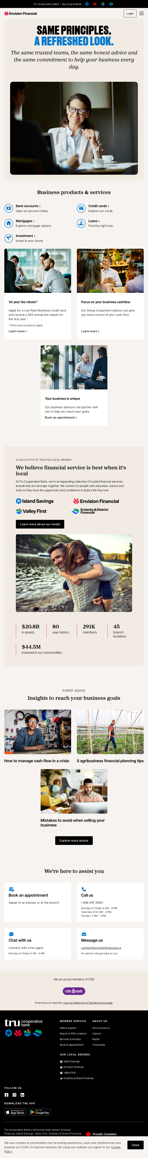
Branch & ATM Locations (73, 1033)
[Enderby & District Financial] (111, 4)
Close (136, 1145)
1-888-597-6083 (92, 902)
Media (95, 1039)
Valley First (70, 1072)
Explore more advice (74, 840)
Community (98, 1044)
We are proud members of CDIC (74, 979)
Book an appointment (60, 418)
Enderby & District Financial (78, 1078)
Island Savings (72, 1061)
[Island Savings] (87, 4)
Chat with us (20, 940)
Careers (96, 1033)
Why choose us (101, 1027)
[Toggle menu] (141, 13)
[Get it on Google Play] (40, 1112)
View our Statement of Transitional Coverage (88, 1002)
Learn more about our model (40, 524)
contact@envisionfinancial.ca (101, 948)
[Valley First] (103, 4)
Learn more (18, 332)
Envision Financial (73, 1066)
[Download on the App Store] (15, 1112)
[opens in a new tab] (74, 991)
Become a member (70, 1039)
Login (130, 13)
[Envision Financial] (95, 4)
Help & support (68, 1027)
